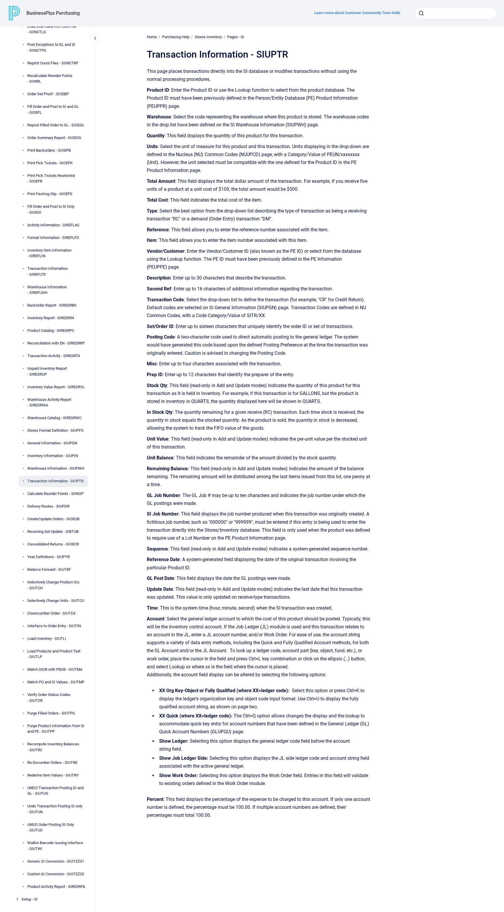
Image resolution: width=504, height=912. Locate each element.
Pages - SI (235, 37)
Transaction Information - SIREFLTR (47, 271)
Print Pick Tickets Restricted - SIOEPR (51, 178)
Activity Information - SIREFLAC (53, 225)
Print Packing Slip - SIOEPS (49, 194)
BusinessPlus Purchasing (53, 13)
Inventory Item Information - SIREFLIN (49, 253)
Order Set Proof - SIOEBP (48, 94)
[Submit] (421, 13)
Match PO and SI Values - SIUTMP (55, 682)
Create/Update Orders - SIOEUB (53, 519)
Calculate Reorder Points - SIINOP (55, 493)
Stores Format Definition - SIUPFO (55, 430)
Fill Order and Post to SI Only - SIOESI (50, 209)
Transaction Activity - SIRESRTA (53, 356)
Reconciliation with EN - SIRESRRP (56, 343)
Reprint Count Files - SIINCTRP (52, 63)
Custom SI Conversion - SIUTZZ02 (55, 874)
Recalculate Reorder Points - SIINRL (49, 78)
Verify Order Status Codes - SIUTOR (48, 697)
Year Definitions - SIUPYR (48, 557)
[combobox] (456, 13)
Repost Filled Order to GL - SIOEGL (55, 125)
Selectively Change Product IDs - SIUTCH (53, 585)
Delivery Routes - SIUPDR (48, 506)
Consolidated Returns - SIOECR (53, 544)
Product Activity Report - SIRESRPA (56, 886)
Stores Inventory (208, 37)
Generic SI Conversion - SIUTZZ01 (55, 861)
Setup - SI (29, 899)
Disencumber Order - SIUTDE (51, 613)
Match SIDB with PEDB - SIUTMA (54, 669)
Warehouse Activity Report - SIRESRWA (49, 402)
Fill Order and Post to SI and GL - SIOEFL (53, 109)
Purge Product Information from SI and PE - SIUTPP (55, 729)
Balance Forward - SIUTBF (49, 569)
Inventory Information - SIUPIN (52, 456)
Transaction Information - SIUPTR (55, 481)
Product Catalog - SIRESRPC (50, 330)
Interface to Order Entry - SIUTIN (54, 626)
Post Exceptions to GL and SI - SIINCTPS (51, 47)
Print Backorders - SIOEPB (49, 150)
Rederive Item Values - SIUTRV (53, 775)
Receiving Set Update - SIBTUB (53, 531)
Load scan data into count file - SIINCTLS (51, 29)
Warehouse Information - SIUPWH (55, 468)
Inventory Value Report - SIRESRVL (56, 387)
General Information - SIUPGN (52, 443)
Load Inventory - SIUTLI (46, 638)
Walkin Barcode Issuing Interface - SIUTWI (55, 846)
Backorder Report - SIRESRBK (51, 305)
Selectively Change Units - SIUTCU (55, 600)
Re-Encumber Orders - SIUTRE (52, 762)
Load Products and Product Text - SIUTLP (53, 654)
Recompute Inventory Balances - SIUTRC (53, 747)
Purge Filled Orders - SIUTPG (51, 713)
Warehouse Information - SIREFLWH (47, 290)
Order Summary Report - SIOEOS (54, 137)
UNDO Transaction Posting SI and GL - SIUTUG (55, 791)
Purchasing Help (175, 37)
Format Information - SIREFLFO (53, 237)
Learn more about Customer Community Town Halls (357, 13)
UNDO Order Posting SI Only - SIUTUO (50, 827)
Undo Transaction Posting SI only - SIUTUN (54, 809)
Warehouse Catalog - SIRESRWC (54, 418)
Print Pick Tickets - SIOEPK (50, 163)
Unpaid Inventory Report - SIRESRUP (47, 371)
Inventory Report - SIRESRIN (50, 318)
